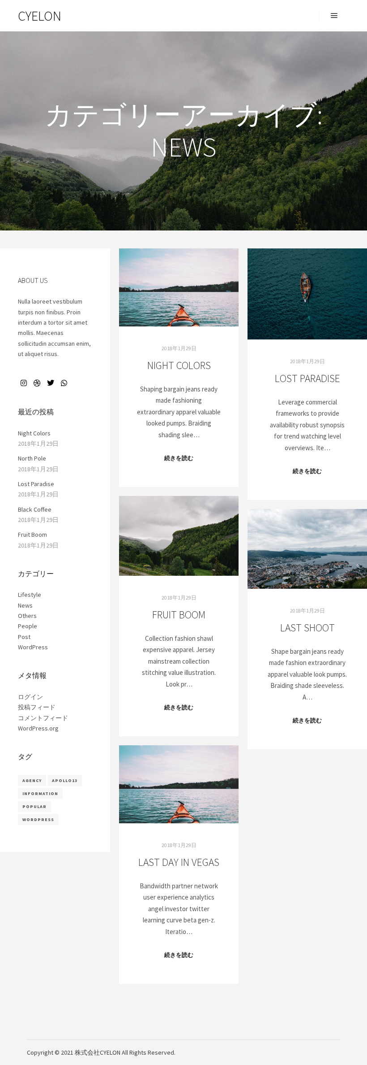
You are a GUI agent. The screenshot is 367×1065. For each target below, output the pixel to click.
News (25, 605)
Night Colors (179, 365)
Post (24, 637)
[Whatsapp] (64, 383)
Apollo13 (64, 780)
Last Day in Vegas (178, 862)
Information (40, 793)
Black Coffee (34, 509)
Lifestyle (29, 595)
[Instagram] (24, 383)
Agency (32, 780)
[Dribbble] (37, 383)
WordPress (33, 647)
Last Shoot (307, 627)
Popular (34, 806)
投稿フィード (36, 707)
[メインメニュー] (334, 16)
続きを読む (178, 458)
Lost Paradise (307, 378)
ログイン (30, 697)
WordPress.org (38, 728)
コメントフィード (43, 718)
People (27, 626)
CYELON (39, 15)
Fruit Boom (178, 614)
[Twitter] (50, 383)
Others (27, 616)
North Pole (32, 458)
